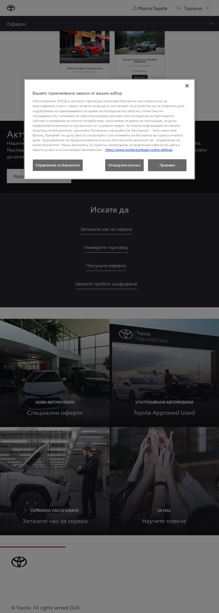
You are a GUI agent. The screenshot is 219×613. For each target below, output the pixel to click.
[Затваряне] (187, 85)
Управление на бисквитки (58, 165)
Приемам (167, 165)
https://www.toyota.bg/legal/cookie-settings (139, 149)
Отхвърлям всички (124, 165)
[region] (109, 129)
